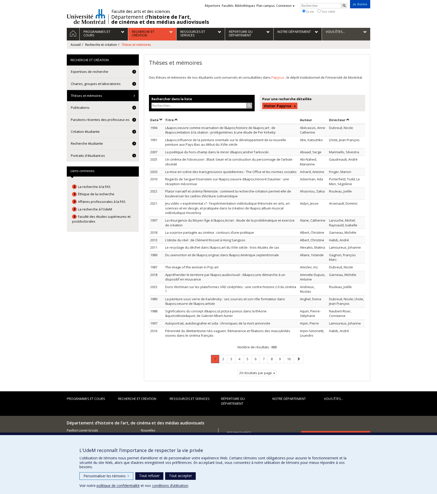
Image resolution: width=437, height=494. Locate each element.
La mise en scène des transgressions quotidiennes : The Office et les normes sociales (231, 171)
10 (290, 358)
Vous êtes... (333, 398)
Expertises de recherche (89, 71)
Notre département (289, 398)
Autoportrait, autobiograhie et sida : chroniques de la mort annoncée (217, 323)
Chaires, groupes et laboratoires (96, 83)
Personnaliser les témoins (106, 476)
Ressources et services (190, 398)
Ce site (309, 11)
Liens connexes (83, 170)
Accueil (76, 44)
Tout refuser (149, 475)
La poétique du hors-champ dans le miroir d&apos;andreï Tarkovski (217, 152)
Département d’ (160, 19)
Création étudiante (85, 131)
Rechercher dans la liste (171, 99)
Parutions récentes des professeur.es (100, 119)
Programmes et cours (86, 398)
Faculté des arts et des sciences (141, 11)
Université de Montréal (86, 16)
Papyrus (278, 77)
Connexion (284, 6)
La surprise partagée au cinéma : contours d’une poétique (209, 232)
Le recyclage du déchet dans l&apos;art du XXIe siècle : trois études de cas (222, 247)
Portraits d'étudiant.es (88, 155)
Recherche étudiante (87, 143)
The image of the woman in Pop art (192, 267)
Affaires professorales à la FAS (101, 201)
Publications (80, 107)
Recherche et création (101, 44)
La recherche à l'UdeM (95, 209)
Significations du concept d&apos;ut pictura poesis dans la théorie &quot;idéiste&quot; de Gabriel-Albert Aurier (216, 313)
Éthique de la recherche (96, 194)
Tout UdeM (328, 11)
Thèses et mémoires (86, 95)
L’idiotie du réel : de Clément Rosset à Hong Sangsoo (205, 240)
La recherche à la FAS (94, 186)
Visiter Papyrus (277, 105)
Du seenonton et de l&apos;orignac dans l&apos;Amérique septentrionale (222, 255)
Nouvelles (148, 430)
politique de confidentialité (118, 485)
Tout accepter (180, 475)
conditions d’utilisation (170, 485)
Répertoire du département (233, 401)
